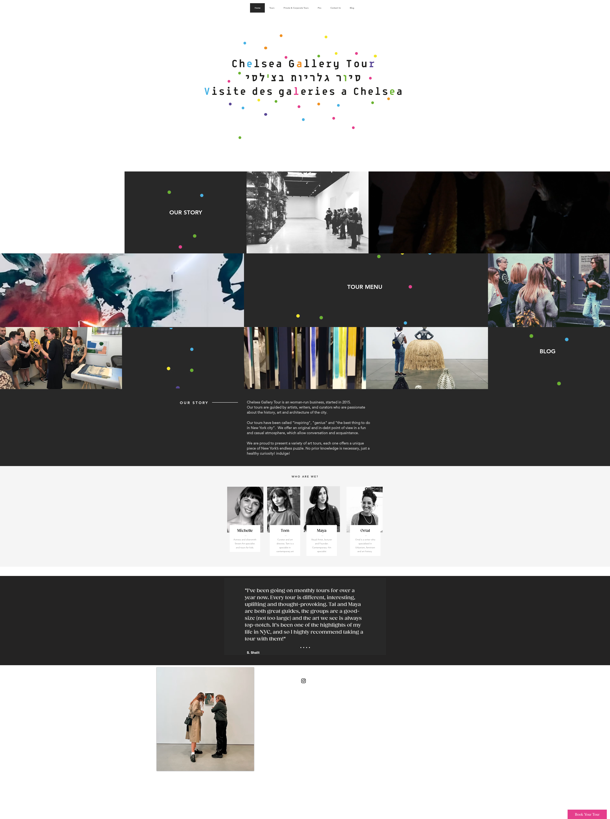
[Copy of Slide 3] (309, 647)
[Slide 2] (303, 647)
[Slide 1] (300, 647)
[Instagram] (303, 681)
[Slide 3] (306, 647)
